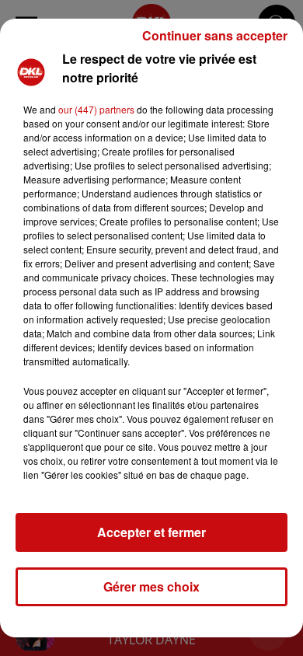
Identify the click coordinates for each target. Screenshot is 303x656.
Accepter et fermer (151, 532)
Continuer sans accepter (214, 35)
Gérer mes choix (151, 586)
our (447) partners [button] (96, 109)
